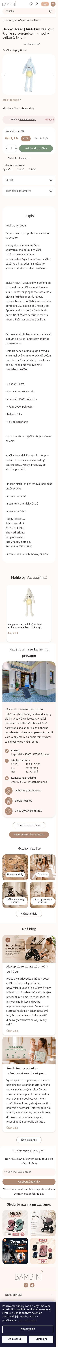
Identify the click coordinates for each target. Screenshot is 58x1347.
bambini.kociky (24, 1285)
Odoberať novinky (28, 1185)
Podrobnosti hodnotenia (21, 44)
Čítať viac (12, 1031)
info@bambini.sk (38, 786)
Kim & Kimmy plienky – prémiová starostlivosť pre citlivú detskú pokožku (25, 1070)
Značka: (14, 50)
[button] (23, 640)
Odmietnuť (14, 1339)
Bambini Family (27, 118)
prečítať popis (10, 98)
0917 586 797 (19, 786)
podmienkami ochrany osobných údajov (28, 1197)
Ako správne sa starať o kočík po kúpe (27, 970)
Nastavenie (28, 1329)
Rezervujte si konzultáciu (28, 839)
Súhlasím (41, 1339)
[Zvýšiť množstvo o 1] (15, 147)
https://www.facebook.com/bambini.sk (31, 1285)
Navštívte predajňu (27, 829)
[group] (23, 620)
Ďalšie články (28, 1144)
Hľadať (48, 11)
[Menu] (50, 4)
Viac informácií (28, 1320)
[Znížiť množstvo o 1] (6, 147)
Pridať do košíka (35, 147)
